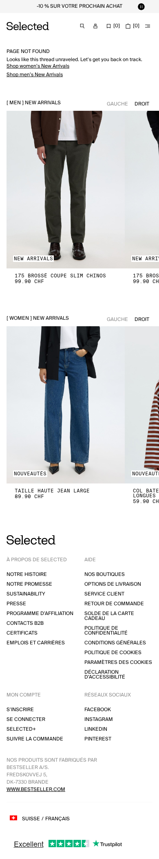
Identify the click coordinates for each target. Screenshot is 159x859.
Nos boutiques (104, 574)
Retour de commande (114, 604)
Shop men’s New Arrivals (35, 74)
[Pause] (141, 6)
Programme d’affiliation (40, 613)
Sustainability (26, 594)
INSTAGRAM (98, 719)
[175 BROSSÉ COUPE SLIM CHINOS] (66, 189)
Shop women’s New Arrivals (38, 66)
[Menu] (147, 26)
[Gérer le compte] (95, 26)
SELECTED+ (21, 729)
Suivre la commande (35, 739)
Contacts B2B (25, 623)
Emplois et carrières (36, 643)
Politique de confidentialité (106, 630)
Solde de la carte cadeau (109, 616)
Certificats (22, 633)
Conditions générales (115, 643)
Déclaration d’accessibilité (104, 674)
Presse (16, 604)
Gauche (117, 104)
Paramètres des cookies (118, 662)
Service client (104, 594)
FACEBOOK (97, 709)
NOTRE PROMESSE (29, 584)
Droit (142, 104)
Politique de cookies (112, 652)
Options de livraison (112, 584)
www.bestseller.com (36, 789)
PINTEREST (97, 739)
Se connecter (26, 719)
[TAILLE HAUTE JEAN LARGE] (66, 405)
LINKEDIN (95, 729)
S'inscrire (20, 709)
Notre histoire (27, 574)
